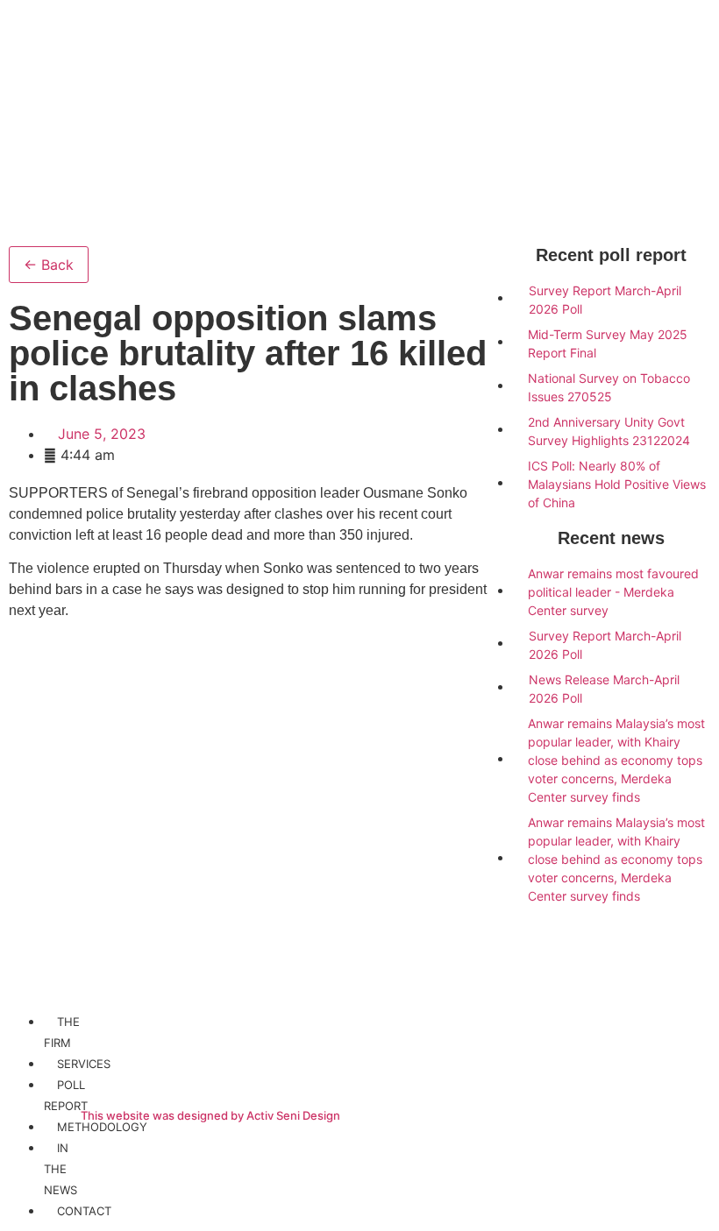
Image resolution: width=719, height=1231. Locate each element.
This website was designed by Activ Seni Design (210, 1115)
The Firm (62, 1032)
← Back (49, 264)
